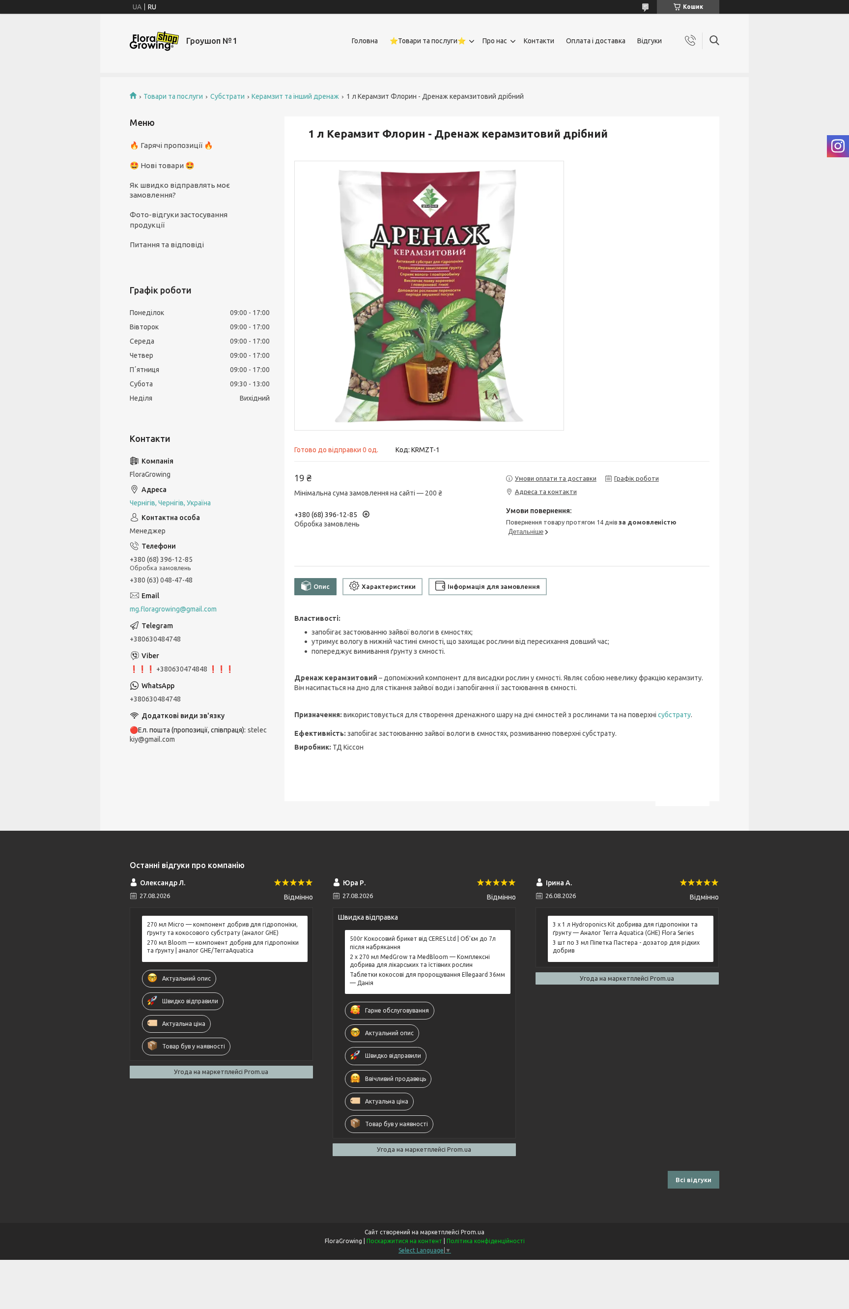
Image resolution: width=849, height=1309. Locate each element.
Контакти (539, 41)
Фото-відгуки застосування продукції (178, 219)
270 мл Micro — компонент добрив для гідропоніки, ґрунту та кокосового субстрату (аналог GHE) (222, 928)
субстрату (674, 715)
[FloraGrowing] (154, 41)
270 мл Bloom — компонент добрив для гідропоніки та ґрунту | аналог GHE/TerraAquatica (223, 946)
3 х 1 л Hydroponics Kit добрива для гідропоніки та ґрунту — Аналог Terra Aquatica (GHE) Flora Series (625, 928)
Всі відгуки (693, 1179)
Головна (365, 41)
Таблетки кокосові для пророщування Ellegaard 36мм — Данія (427, 978)
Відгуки (649, 41)
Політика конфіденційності (486, 1241)
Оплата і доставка (595, 41)
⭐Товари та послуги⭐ (428, 41)
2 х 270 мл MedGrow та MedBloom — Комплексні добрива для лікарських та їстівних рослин (420, 961)
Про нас (494, 41)
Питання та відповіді (167, 244)
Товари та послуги (173, 96)
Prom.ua (472, 1232)
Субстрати (227, 96)
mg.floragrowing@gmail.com (173, 609)
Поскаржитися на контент (404, 1241)
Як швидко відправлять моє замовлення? (180, 190)
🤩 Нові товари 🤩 (162, 165)
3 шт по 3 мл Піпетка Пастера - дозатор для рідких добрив (626, 946)
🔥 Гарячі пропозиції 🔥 (171, 145)
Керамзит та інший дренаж (295, 96)
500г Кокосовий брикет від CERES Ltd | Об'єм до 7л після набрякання (423, 942)
